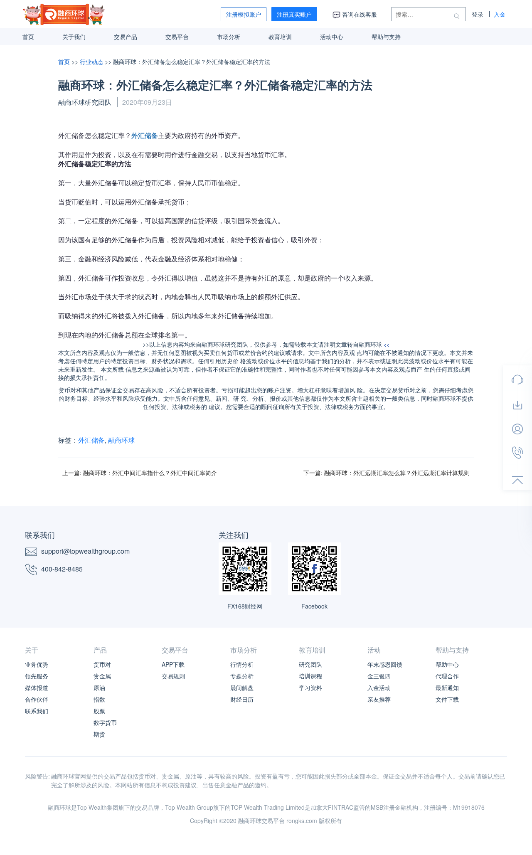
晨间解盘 (242, 687)
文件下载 (447, 699)
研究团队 (310, 664)
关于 (31, 650)
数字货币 (105, 722)
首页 (28, 36)
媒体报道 (36, 687)
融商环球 (121, 440)
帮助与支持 (386, 36)
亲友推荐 (379, 699)
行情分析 (242, 664)
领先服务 (36, 676)
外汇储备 (91, 440)
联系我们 (36, 711)
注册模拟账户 (243, 14)
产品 (100, 650)
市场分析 (228, 36)
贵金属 (102, 676)
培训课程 (310, 676)
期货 (99, 734)
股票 (99, 711)
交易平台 (177, 36)
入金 (499, 14)
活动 (374, 650)
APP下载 (173, 664)
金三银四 (379, 676)
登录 (477, 14)
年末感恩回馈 (384, 664)
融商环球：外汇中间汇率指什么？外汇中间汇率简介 (150, 472)
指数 (99, 699)
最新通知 (447, 687)
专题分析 (242, 676)
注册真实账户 (294, 14)
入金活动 (379, 687)
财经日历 (242, 699)
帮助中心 (447, 664)
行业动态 (92, 61)
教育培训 (280, 36)
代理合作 (447, 676)
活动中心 (331, 36)
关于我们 (74, 36)
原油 (99, 687)
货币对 (102, 664)
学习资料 (310, 687)
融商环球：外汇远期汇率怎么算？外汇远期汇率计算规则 (397, 472)
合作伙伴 (36, 699)
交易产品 (125, 36)
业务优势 (36, 664)
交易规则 (173, 676)
